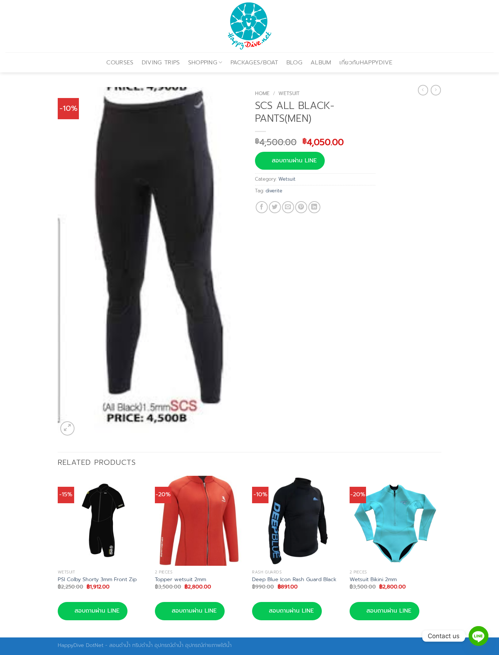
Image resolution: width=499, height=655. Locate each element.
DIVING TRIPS (161, 62)
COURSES (119, 62)
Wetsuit (289, 93)
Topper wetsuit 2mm (180, 579)
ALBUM (321, 62)
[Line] (478, 636)
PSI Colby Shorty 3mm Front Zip (97, 579)
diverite (274, 190)
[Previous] (58, 556)
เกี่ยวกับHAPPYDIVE (366, 62)
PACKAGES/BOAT (254, 62)
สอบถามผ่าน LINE (294, 160)
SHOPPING (203, 62)
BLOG (294, 62)
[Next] (439, 556)
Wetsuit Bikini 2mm (373, 579)
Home (262, 93)
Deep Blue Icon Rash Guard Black (294, 579)
